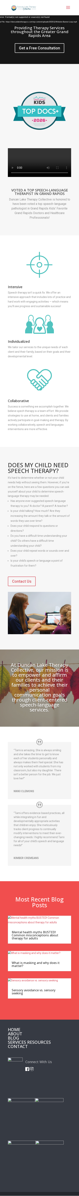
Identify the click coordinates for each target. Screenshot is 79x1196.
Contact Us (21, 581)
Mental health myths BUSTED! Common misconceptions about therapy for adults (35, 935)
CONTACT (18, 1046)
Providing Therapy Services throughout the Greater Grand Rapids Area (39, 31)
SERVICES (17, 1042)
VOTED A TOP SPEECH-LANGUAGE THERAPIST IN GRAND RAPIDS (39, 192)
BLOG (13, 1038)
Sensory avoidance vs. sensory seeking (33, 991)
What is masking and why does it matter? (36, 964)
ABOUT (15, 1033)
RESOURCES (39, 1042)
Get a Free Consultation (39, 48)
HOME (14, 1029)
